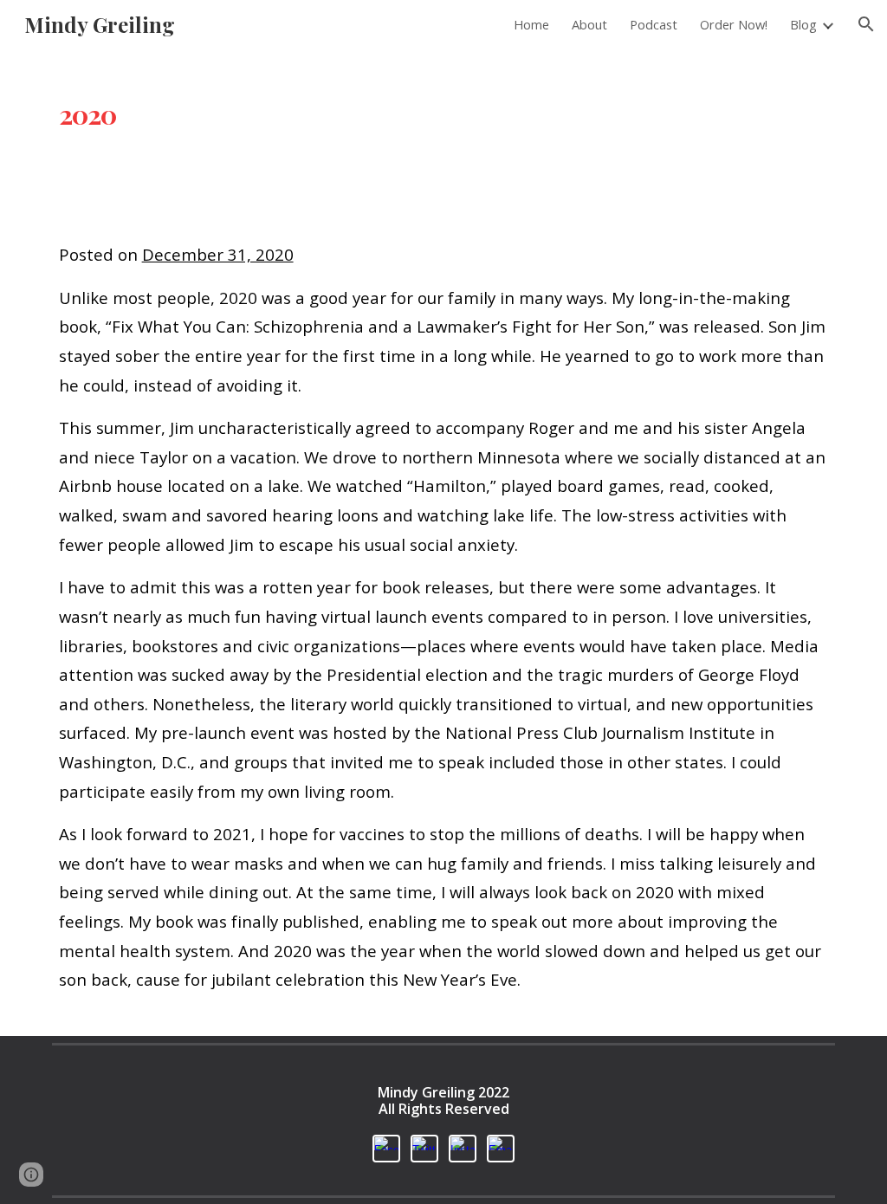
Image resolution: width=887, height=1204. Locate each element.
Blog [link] (803, 24)
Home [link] (531, 24)
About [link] (589, 24)
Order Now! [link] (733, 24)
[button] (866, 24)
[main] (444, 105)
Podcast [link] (653, 24)
